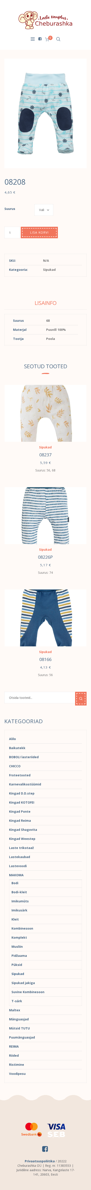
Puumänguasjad (22, 1037)
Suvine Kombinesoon (27, 992)
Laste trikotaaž (21, 848)
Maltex (14, 1010)
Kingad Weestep (22, 839)
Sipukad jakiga (23, 983)
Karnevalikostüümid (25, 784)
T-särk (16, 1001)
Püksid (16, 965)
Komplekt (19, 937)
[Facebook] (39, 38)
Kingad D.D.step (21, 793)
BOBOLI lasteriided (24, 757)
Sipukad (49, 269)
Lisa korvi (39, 232)
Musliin (17, 946)
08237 (45, 455)
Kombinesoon (22, 928)
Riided (14, 1055)
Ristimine (16, 1064)
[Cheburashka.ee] (45, 20)
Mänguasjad (19, 1019)
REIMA (14, 1046)
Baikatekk (17, 748)
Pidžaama (19, 956)
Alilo (12, 739)
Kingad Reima (20, 820)
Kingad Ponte (19, 811)
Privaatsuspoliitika (40, 1161)
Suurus (9, 209)
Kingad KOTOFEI (21, 802)
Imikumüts (20, 901)
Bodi (14, 883)
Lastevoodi (18, 866)
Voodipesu (17, 1074)
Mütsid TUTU (19, 1028)
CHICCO (15, 766)
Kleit (15, 919)
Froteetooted (19, 775)
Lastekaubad (19, 857)
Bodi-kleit (19, 892)
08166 (45, 659)
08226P (45, 557)
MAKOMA (16, 875)
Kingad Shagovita (23, 830)
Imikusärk (19, 910)
